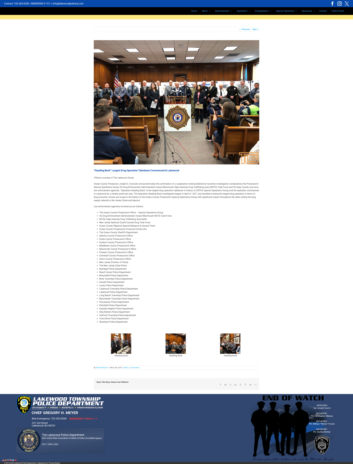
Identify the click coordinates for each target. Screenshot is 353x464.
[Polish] (11, 460)
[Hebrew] (13, 460)
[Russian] (8, 460)
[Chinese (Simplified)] (15, 460)
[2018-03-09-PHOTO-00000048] (176, 102)
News (126, 368)
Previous (246, 29)
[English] (3, 460)
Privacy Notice (54, 463)
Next (255, 29)
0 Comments (134, 368)
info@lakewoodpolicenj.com (68, 3)
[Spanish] (6, 460)
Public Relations (102, 368)
